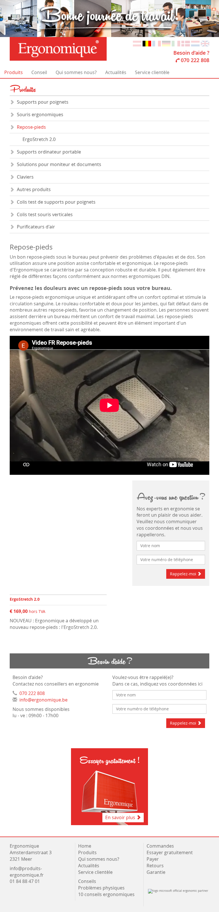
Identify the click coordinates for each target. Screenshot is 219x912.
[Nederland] (195, 43)
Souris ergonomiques (40, 114)
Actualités (115, 72)
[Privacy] (147, 881)
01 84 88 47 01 (25, 881)
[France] (156, 43)
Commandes (160, 846)
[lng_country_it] (176, 43)
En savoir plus (120, 817)
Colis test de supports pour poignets (56, 202)
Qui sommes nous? (76, 72)
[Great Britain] (205, 43)
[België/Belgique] (147, 43)
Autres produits (34, 189)
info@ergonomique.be (43, 700)
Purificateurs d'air (36, 227)
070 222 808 (195, 60)
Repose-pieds (31, 127)
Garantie (156, 872)
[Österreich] (137, 43)
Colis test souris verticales (45, 214)
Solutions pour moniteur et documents (59, 164)
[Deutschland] (166, 43)
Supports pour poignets (42, 102)
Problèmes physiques (102, 888)
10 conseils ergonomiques (107, 894)
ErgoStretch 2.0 (39, 139)
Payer (153, 859)
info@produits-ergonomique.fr (27, 871)
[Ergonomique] (58, 49)
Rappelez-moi (183, 573)
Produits (13, 72)
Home (84, 846)
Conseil (39, 72)
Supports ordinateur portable (49, 152)
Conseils (87, 881)
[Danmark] (185, 43)
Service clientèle (152, 72)
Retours (155, 865)
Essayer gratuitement (170, 852)
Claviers (25, 177)
